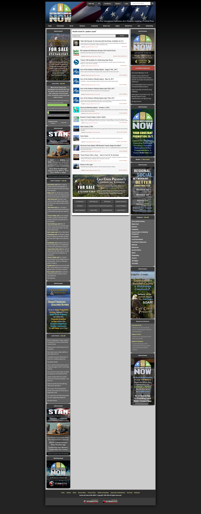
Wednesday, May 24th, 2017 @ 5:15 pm (92, 84)
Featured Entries (107, 210)
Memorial (134, 245)
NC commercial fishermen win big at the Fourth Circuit (98, 51)
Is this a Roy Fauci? (58, 232)
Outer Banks (84, 136)
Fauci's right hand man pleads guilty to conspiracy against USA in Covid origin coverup (58, 367)
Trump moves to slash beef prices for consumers (58, 348)
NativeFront (128, 26)
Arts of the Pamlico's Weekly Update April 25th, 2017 (97, 89)
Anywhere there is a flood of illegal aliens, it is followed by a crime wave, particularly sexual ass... (58, 244)
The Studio (135, 263)
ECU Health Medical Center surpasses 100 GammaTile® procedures (142, 85)
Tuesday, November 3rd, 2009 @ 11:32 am (93, 160)
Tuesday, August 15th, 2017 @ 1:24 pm (92, 75)
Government (60, 26)
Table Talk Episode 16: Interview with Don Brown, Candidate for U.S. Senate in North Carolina (102, 42)
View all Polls (63, 122)
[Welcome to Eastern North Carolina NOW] (60, 12)
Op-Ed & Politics (136, 250)
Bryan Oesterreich (124, 170)
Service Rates (82, 492)
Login (126, 3)
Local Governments (137, 239)
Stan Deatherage (124, 75)
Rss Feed (129, 492)
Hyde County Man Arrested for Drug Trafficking (142, 90)
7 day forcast (145, 159)
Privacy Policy (92, 492)
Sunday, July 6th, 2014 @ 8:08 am (91, 122)
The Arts (134, 258)
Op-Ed (71, 26)
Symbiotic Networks (137, 341)
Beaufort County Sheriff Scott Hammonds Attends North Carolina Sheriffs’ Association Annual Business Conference (142, 79)
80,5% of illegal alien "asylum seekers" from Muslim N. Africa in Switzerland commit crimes (58, 342)
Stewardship (149, 26)
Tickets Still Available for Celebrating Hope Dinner (96, 60)
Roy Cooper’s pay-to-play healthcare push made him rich (57, 353)
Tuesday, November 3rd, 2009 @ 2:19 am (92, 170)
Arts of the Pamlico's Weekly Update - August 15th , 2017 (98, 70)
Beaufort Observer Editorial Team (121, 56)
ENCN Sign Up (94, 201)
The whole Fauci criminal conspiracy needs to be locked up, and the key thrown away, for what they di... (58, 195)
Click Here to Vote (52, 121)
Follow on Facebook (103, 492)
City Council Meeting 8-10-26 (140, 73)
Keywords (137, 492)
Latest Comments (80, 210)
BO (99, 3)
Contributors (107, 3)
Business (82, 26)
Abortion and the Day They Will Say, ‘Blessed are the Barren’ (57, 384)
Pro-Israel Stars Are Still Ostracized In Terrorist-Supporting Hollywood (58, 396)
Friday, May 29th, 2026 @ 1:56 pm (91, 46)
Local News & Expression (139, 242)
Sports (134, 253)
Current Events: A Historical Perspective (100, 206)
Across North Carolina (138, 221)
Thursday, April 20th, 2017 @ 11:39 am (92, 103)
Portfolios (80, 206)
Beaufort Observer (121, 201)
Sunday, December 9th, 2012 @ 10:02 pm (92, 141)
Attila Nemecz (124, 65)
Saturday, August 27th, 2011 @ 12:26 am (92, 151)
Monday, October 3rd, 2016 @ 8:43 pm (92, 113)
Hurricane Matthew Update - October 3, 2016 (94, 108)
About (74, 492)
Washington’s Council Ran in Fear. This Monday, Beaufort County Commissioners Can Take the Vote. (142, 96)
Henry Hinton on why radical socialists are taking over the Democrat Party (58, 373)
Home (50, 26)
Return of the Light (86, 165)
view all (62, 83)
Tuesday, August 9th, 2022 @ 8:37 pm (92, 65)
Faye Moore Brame (52, 362)
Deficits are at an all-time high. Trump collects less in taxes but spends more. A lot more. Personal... (58, 267)
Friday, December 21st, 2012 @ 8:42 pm (92, 132)
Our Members (80, 201)
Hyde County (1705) (86, 127)
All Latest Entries (52, 400)
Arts (139, 26)
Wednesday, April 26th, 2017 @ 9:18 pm (92, 94)
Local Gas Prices (137, 325)
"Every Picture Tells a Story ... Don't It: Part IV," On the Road (99, 155)
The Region (135, 261)
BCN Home (107, 201)
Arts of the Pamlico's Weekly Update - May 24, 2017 (97, 79)
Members (118, 3)
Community (94, 26)
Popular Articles (136, 334)
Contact (68, 492)
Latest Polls (93, 210)
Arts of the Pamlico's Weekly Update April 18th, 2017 (97, 98)
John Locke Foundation (122, 132)
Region (118, 26)
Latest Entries (121, 210)
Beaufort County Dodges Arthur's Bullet (93, 117)
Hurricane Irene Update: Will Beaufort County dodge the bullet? (100, 146)
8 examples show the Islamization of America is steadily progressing (57, 358)
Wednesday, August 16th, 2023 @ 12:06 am (93, 56)
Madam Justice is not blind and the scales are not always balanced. (57, 274)
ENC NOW (125, 46)
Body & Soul (106, 26)
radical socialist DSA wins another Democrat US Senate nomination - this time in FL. (58, 379)
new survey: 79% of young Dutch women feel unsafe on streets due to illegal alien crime (57, 390)
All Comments (51, 278)
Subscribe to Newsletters (118, 492)
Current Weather (121, 206)
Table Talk (91, 3)
